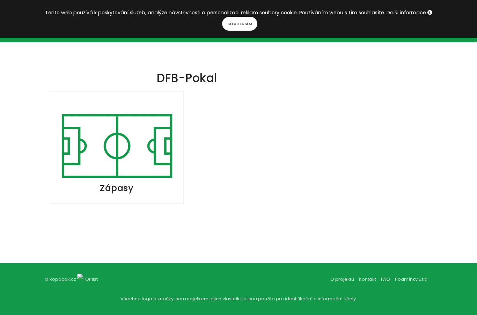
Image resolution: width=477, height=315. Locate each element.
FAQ (385, 279)
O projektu (342, 279)
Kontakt (367, 279)
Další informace (407, 12)
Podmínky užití (411, 279)
